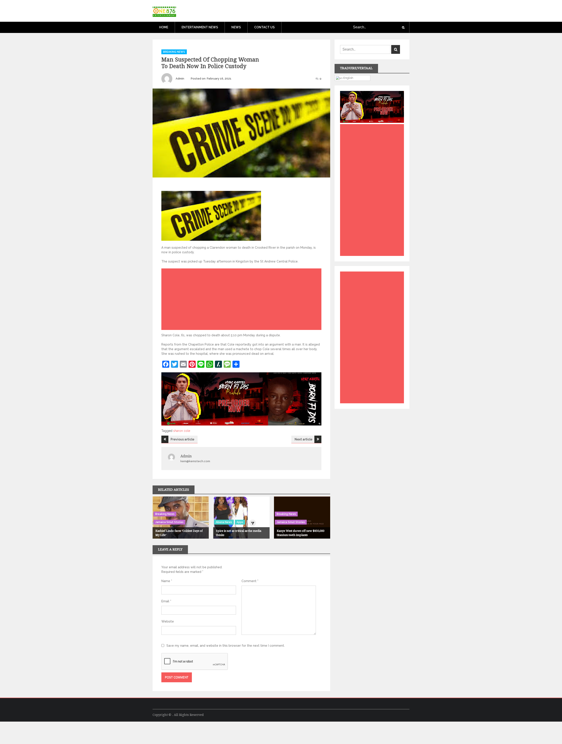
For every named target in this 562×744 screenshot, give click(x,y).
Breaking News (174, 51)
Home (163, 27)
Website (167, 621)
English (348, 78)
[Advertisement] (242, 300)
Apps (240, 522)
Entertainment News (200, 27)
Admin (180, 78)
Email (166, 601)
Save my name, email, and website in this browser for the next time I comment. (225, 645)
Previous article (182, 439)
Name (166, 581)
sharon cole (181, 431)
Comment (249, 581)
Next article (303, 439)
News (236, 27)
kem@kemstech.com (195, 461)
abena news (224, 522)
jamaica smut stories (169, 522)
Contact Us (264, 27)
